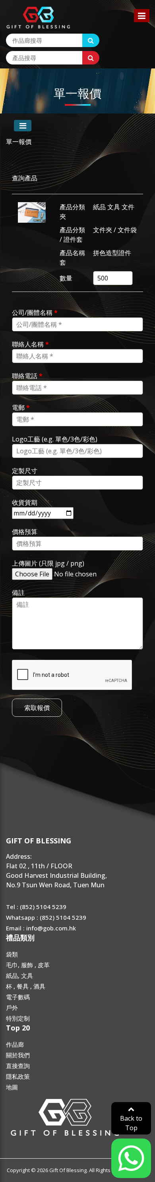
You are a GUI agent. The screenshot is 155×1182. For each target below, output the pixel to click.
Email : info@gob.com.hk (41, 928)
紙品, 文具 (19, 975)
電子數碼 (18, 997)
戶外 (12, 1008)
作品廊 (15, 1044)
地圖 (12, 1087)
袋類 (12, 954)
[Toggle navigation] (22, 125)
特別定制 (18, 1018)
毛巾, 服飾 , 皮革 (28, 965)
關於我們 (18, 1055)
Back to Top (131, 1123)
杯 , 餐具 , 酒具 (25, 986)
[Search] (90, 40)
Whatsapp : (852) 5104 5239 (46, 917)
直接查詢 (18, 1066)
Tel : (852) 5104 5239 (36, 907)
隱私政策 (18, 1076)
